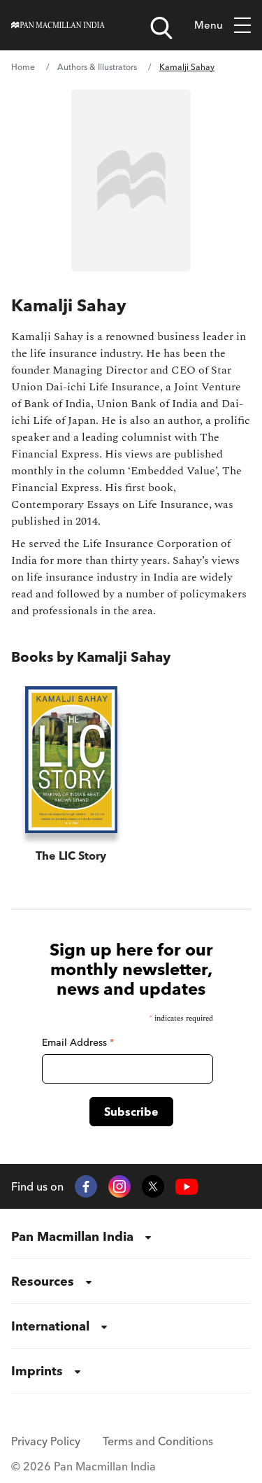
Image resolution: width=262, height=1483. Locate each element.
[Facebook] (86, 1186)
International (50, 1326)
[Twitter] (153, 1186)
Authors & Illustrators (97, 67)
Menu (208, 24)
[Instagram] (119, 1186)
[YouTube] (186, 1187)
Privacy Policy (45, 1441)
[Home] (58, 25)
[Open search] (161, 28)
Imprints (37, 1371)
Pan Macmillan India (72, 1236)
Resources (42, 1281)
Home (23, 67)
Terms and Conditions (158, 1441)
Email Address (78, 1042)
